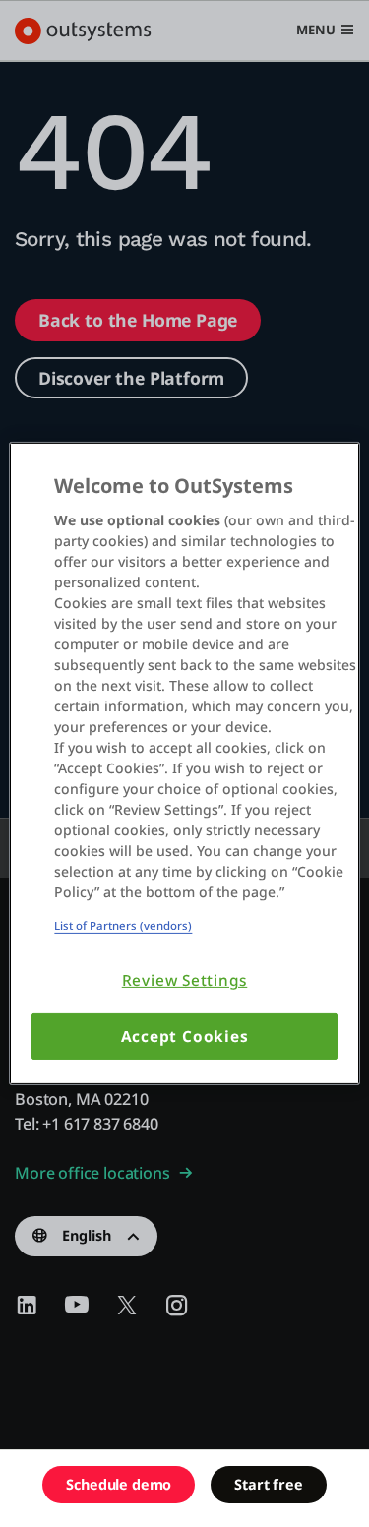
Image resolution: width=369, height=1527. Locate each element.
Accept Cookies (185, 1036)
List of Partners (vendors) (123, 925)
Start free (268, 1484)
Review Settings (185, 980)
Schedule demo (118, 1484)
